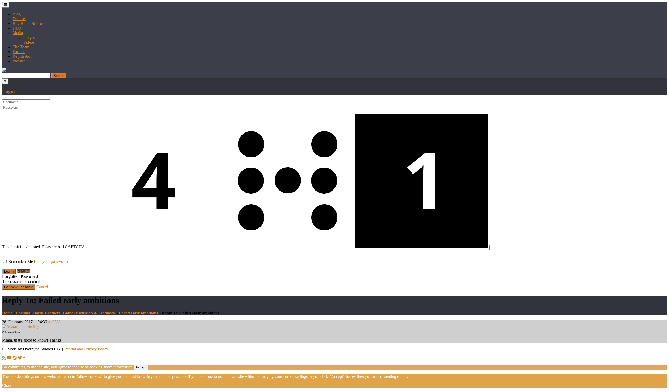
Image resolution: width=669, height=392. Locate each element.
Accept (141, 367)
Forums (19, 51)
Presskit (19, 61)
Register (23, 271)
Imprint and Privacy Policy (86, 349)
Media (18, 33)
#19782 (54, 322)
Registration (22, 56)
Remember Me (20, 261)
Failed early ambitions (138, 313)
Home (7, 313)
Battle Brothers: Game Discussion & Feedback (74, 313)
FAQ (17, 28)
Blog (17, 14)
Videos (28, 42)
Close (6, 385)
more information (118, 367)
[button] (4, 70)
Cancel (42, 287)
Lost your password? (51, 261)
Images (29, 37)
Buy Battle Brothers (29, 23)
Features (19, 18)
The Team (21, 47)
